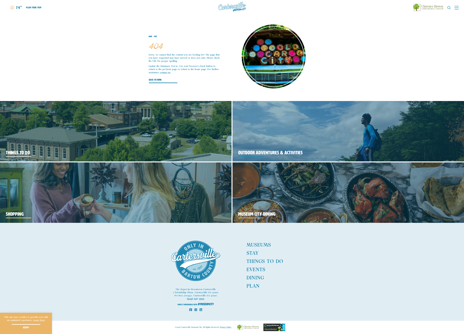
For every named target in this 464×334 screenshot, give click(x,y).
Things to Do (264, 261)
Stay (252, 253)
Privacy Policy (225, 327)
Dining (255, 278)
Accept (26, 327)
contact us (165, 73)
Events (255, 269)
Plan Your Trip (33, 7)
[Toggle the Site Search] (449, 7)
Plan (253, 286)
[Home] (232, 7)
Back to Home (155, 79)
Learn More (39, 320)
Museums (258, 245)
